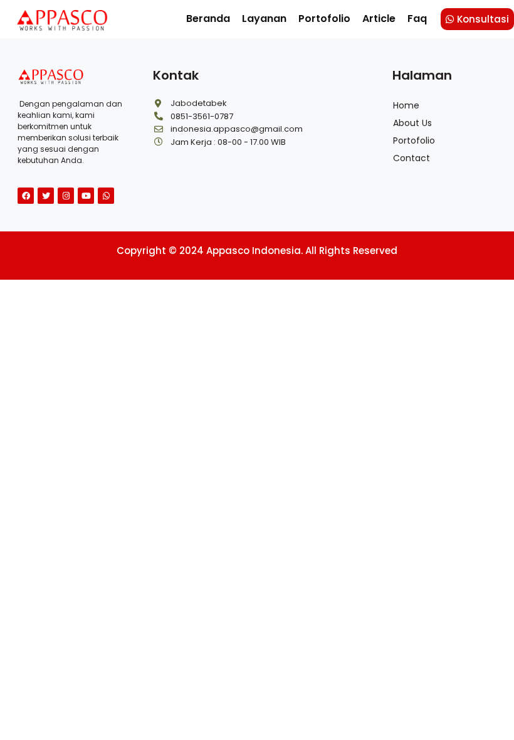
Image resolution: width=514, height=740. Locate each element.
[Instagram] (66, 196)
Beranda (208, 18)
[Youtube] (86, 196)
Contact (411, 158)
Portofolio (324, 18)
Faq (417, 18)
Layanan (264, 18)
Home (406, 105)
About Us (412, 123)
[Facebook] (26, 196)
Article (379, 18)
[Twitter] (46, 196)
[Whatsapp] (106, 196)
